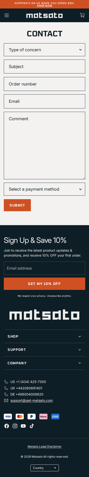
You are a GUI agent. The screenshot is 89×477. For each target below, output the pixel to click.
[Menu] (6, 15)
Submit (17, 205)
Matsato (37, 456)
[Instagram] (15, 426)
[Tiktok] (32, 426)
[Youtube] (23, 426)
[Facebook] (6, 426)
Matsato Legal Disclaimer (45, 446)
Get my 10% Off (44, 284)
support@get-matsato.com (31, 400)
